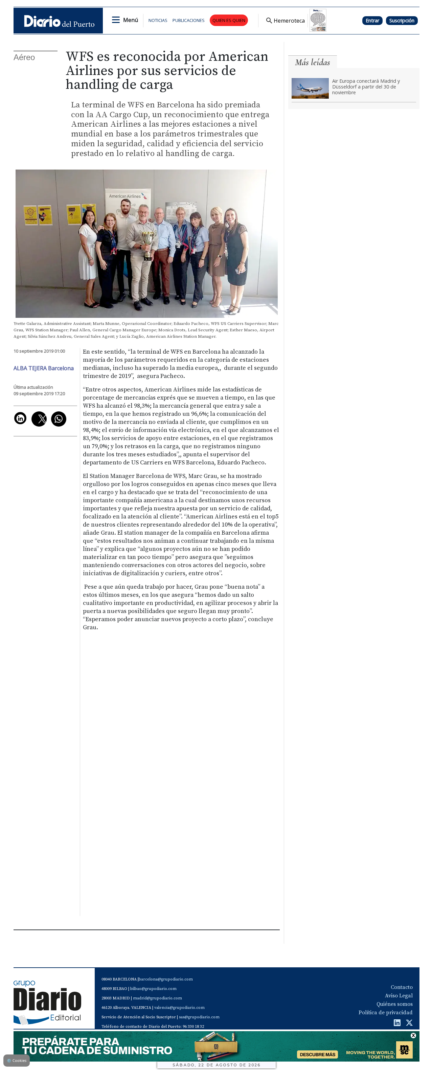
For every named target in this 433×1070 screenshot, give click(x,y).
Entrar (372, 20)
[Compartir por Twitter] (39, 419)
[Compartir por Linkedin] (20, 418)
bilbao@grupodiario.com (153, 988)
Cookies (16, 1060)
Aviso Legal (399, 995)
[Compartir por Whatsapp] (58, 419)
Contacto (402, 987)
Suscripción (401, 20)
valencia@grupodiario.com (179, 1007)
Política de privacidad (386, 1012)
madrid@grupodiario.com (157, 998)
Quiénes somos (395, 1004)
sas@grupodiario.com (199, 1017)
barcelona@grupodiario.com (166, 979)
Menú (130, 20)
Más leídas (312, 62)
